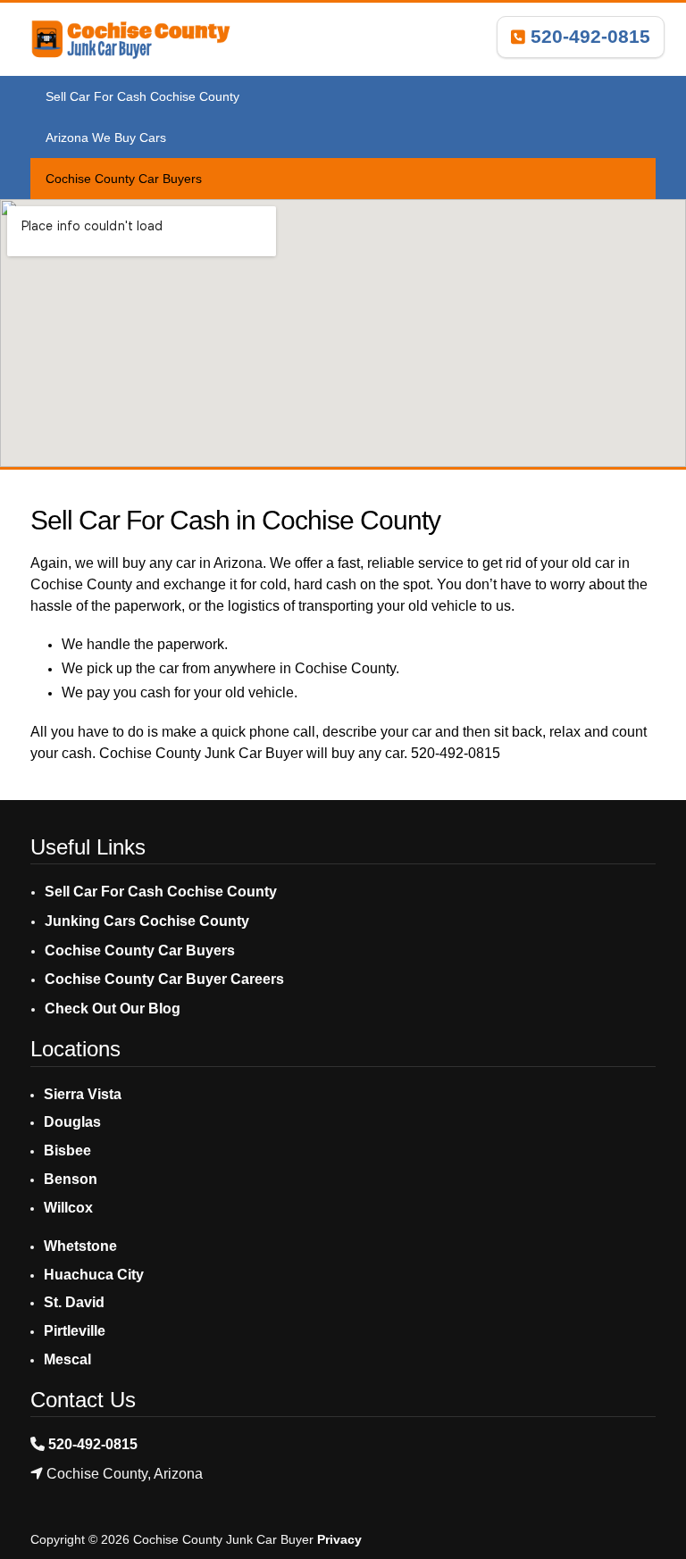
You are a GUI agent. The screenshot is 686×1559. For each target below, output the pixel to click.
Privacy (339, 1539)
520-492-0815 (587, 36)
